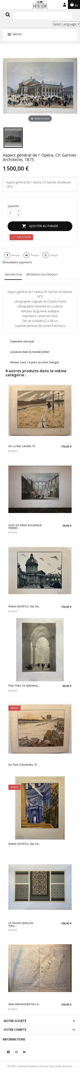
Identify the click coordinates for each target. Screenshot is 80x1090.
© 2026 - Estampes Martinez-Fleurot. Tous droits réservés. (40, 1066)
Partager (16, 255)
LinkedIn (24, 1052)
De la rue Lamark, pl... (22, 446)
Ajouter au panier (40, 226)
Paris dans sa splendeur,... (24, 685)
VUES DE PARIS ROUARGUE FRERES (25, 527)
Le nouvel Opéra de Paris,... (20, 924)
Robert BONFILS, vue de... (24, 606)
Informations (14, 1039)
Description (13, 274)
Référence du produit (42, 274)
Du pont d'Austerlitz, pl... (23, 764)
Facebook (8, 1052)
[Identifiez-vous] (64, 5)
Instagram (16, 1052)
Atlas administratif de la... (24, 1004)
